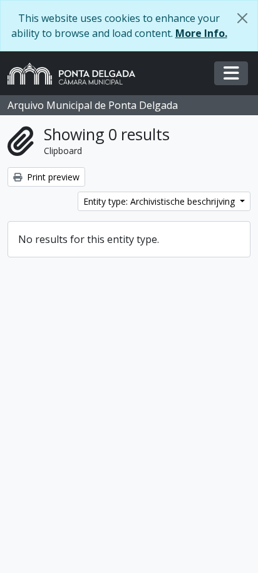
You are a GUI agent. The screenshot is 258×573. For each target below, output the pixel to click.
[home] (76, 74)
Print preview (52, 177)
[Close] (242, 18)
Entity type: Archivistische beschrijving (160, 201)
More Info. (201, 33)
